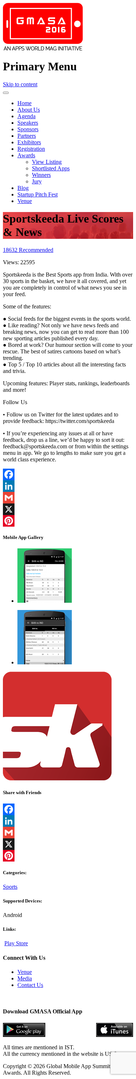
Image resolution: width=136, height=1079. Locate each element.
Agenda (26, 116)
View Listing (47, 162)
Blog (23, 188)
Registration (31, 149)
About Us (28, 110)
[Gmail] (68, 497)
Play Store (16, 943)
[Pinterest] (68, 521)
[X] (68, 509)
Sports (10, 887)
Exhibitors (29, 142)
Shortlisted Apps (51, 168)
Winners (41, 175)
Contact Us (30, 985)
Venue (24, 201)
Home (24, 103)
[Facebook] (68, 474)
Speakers (27, 123)
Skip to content (20, 84)
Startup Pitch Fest (37, 194)
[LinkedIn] (68, 486)
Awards (26, 155)
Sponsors (27, 129)
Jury (37, 181)
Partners (26, 136)
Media (24, 978)
